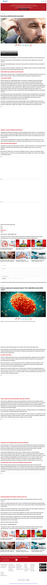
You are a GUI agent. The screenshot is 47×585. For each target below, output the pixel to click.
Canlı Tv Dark (10, 564)
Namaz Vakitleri (19, 565)
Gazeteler (32, 569)
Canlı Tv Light (3, 567)
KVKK (26, 583)
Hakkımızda (11, 583)
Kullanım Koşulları (31, 583)
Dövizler (25, 565)
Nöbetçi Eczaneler (11, 567)
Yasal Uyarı (36, 583)
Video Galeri (32, 565)
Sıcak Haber (32, 570)
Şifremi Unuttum (4, 575)
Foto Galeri (32, 564)
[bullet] (17, 278)
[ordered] (15, 278)
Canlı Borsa (18, 564)
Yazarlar (32, 567)
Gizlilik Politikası (19, 583)
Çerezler (23, 583)
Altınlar (25, 564)
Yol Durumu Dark (4, 565)
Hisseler (25, 567)
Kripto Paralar (27, 569)
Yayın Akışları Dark (11, 565)
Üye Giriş (2, 572)
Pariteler (26, 570)
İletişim (15, 583)
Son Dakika (10, 569)
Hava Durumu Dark (4, 564)
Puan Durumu (18, 567)
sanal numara (10, 570)
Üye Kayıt (2, 573)
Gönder (4, 278)
